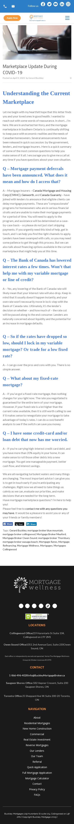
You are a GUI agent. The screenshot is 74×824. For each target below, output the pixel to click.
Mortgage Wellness (28, 545)
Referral (37, 761)
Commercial (37, 734)
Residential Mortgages (37, 723)
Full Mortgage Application (37, 772)
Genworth (28, 195)
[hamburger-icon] (67, 18)
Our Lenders (37, 750)
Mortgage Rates (48, 541)
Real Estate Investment (37, 739)
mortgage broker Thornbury (54, 537)
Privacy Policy (37, 789)
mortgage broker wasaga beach (20, 541)
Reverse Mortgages (37, 745)
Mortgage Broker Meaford (51, 534)
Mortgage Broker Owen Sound (20, 537)
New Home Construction (37, 728)
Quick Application (37, 767)
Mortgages (46, 545)
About (37, 717)
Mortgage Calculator (37, 778)
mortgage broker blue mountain (45, 530)
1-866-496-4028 (18, 675)
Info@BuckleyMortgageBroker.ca (46, 675)
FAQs (37, 794)
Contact (37, 783)
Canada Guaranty (50, 195)
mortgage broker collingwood (19, 534)
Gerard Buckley (35, 78)
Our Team (37, 756)
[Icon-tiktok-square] (68, 8)
